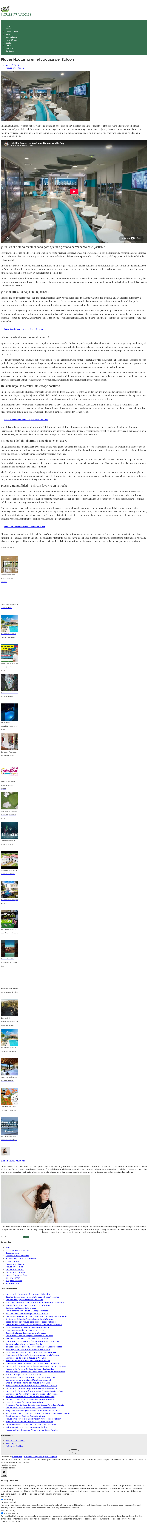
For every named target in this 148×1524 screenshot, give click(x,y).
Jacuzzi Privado (12, 40)
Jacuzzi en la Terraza (15, 1272)
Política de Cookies (14, 1446)
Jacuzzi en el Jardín (14, 1266)
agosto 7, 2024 (12, 65)
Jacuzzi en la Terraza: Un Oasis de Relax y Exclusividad (30, 1369)
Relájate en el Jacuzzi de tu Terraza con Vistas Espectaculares (34, 1347)
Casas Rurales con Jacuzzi (17, 1250)
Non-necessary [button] (8, 1510)
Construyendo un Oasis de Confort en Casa (25, 1416)
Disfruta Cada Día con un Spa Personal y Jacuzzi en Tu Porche (34, 1324)
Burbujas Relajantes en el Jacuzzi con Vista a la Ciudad (30, 1396)
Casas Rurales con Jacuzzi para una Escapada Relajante (31, 1322)
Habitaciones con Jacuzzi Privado (21, 1258)
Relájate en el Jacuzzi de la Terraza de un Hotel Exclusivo (31, 1385)
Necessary (8, 1499)
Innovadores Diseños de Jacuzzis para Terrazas (27, 1338)
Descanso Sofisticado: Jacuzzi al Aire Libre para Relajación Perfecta (36, 1316)
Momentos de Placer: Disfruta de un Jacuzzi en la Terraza (31, 1394)
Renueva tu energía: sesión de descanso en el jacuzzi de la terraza (35, 1371)
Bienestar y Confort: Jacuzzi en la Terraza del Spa (28, 1360)
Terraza (9, 45)
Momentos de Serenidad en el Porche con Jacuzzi (28, 1380)
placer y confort (13, 1278)
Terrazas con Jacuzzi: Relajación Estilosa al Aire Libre (29, 1335)
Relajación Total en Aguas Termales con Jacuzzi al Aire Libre (33, 1410)
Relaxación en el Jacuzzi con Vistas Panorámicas (28, 1305)
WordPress (17, 1456)
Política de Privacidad (15, 1440)
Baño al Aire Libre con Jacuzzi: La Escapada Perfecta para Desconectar (38, 1413)
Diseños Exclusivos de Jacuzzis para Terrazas (26, 1333)
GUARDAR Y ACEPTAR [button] (10, 1521)
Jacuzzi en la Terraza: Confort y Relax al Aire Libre (28, 1294)
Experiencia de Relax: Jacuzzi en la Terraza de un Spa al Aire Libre (35, 1302)
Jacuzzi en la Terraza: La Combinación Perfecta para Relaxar (33, 1419)
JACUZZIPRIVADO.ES (16, 14)
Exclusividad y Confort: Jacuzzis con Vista (24, 1402)
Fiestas (8, 34)
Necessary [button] (6, 1496)
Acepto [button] (12, 1465)
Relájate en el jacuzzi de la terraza (21, 1308)
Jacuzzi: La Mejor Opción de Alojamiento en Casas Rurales (32, 1430)
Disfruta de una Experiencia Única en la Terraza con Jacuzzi (32, 1341)
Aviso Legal (10, 1443)
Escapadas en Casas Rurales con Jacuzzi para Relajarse (31, 1352)
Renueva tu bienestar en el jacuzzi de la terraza (27, 1313)
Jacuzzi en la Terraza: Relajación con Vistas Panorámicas (31, 1388)
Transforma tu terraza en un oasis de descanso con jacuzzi (32, 1363)
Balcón (8, 29)
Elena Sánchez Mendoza (13, 1160)
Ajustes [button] (5, 1465)
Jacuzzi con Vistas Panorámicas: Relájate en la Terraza (30, 1399)
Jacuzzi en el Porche (15, 1269)
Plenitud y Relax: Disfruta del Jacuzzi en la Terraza (28, 1349)
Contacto (10, 51)
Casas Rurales (12, 31)
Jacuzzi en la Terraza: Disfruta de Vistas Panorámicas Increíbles (34, 1391)
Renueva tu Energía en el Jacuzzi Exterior (24, 1344)
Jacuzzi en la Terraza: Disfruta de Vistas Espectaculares (31, 1407)
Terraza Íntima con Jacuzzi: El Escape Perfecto (27, 1310)
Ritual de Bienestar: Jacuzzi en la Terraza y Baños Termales (32, 1297)
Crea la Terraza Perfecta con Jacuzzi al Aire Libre (28, 1383)
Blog (7, 1247)
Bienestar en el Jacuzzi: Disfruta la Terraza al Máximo (29, 1421)
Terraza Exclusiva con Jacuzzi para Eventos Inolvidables (31, 1424)
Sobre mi (9, 48)
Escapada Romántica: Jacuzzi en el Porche (25, 1330)
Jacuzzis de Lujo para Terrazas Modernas (24, 1299)
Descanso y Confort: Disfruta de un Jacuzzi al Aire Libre (30, 1377)
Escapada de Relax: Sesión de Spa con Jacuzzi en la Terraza (32, 1355)
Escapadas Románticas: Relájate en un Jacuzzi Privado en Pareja (35, 1405)
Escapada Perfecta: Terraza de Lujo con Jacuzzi (27, 1327)
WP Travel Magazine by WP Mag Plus (40, 1456)
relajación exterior (14, 1280)
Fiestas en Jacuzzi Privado (17, 1255)
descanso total (12, 1253)
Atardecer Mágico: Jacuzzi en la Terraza (24, 1374)
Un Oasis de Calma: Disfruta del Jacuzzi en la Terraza (29, 1319)
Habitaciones (11, 37)
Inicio (8, 26)
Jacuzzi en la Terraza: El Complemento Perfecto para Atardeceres (36, 1366)
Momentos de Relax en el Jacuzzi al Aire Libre (26, 1358)
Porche (8, 43)
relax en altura (12, 1283)
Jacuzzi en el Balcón (15, 68)
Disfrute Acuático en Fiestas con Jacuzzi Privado (27, 1427)
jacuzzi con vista (13, 1261)
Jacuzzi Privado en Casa (16, 1275)
